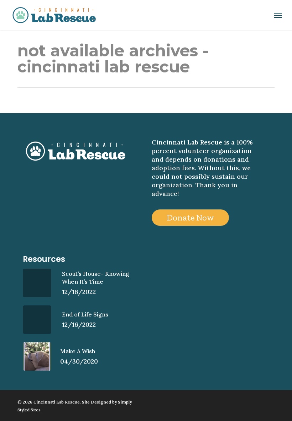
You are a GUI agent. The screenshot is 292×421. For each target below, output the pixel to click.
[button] (278, 15)
